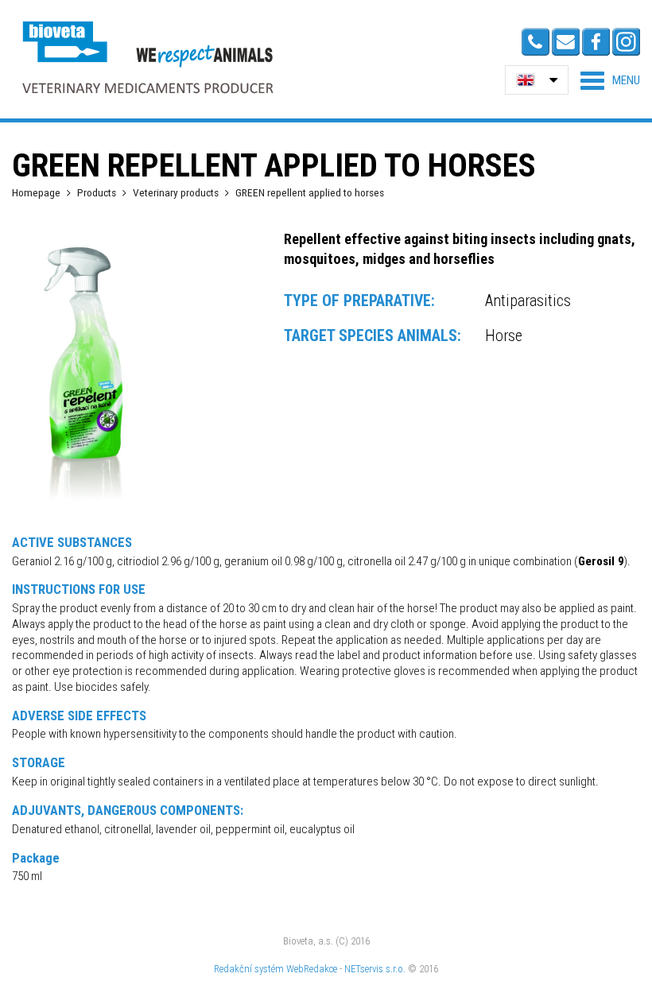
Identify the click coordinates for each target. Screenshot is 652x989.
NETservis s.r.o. (375, 969)
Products (96, 192)
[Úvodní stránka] (147, 57)
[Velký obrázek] (84, 503)
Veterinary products (176, 192)
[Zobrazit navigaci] (610, 80)
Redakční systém (249, 969)
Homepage (36, 192)
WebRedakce (311, 969)
